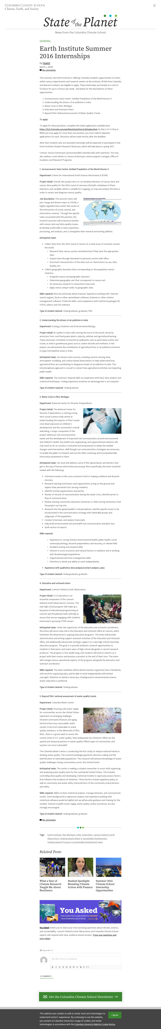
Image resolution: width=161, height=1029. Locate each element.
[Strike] (63, 967)
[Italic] (56, 967)
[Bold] (52, 967)
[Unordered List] (70, 967)
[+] (87, 967)
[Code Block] (77, 967)
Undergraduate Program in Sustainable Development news (75, 842)
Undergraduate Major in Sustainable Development (83, 838)
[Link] (81, 967)
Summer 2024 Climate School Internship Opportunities (105, 885)
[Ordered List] (66, 967)
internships (87, 834)
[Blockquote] (73, 967)
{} (84, 967)
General (45, 41)
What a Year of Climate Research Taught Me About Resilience (50, 885)
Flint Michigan (68, 834)
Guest (46, 63)
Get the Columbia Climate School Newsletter (81, 997)
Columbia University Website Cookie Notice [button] (95, 1024)
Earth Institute (54, 834)
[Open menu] (154, 5)
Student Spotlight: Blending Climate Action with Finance (80, 884)
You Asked (44, 927)
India (78, 834)
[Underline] (59, 967)
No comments (49, 70)
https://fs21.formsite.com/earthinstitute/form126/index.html (68, 129)
